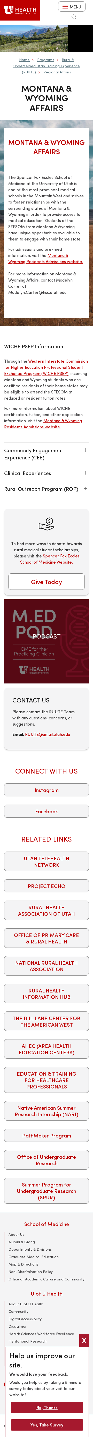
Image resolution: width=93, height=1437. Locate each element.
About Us (16, 1234)
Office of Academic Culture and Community (46, 1279)
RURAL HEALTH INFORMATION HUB (47, 993)
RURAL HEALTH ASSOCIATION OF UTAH (46, 910)
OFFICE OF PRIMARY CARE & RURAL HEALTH (46, 938)
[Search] (73, 16)
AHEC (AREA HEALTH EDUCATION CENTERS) (46, 1049)
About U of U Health (26, 1303)
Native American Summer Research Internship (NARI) (46, 1110)
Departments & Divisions (30, 1249)
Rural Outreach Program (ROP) (41, 488)
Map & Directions (23, 1264)
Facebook (46, 811)
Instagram (47, 789)
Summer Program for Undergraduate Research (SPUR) (46, 1191)
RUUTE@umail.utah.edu (47, 734)
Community (18, 1311)
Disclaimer (18, 1326)
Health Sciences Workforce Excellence (41, 1333)
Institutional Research (28, 1341)
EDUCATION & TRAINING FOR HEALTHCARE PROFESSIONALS (46, 1080)
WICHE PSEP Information (33, 346)
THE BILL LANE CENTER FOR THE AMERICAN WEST (46, 1021)
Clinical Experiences (27, 472)
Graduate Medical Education (34, 1256)
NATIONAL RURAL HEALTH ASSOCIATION (46, 965)
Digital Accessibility (25, 1318)
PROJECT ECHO (46, 885)
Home (24, 59)
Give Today (46, 581)
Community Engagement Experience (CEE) (33, 454)
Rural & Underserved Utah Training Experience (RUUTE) (46, 65)
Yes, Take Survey (46, 1425)
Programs (45, 59)
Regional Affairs (57, 72)
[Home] (20, 10)
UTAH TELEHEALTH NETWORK (46, 861)
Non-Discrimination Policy (31, 1271)
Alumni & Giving (22, 1241)
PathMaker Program (46, 1135)
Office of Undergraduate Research (46, 1159)
